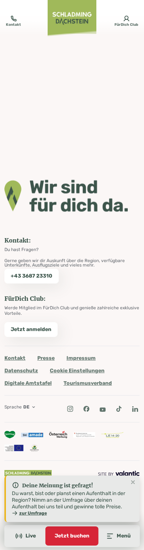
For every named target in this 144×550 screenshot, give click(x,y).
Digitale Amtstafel (28, 383)
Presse (46, 358)
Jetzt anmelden (31, 329)
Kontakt (14, 358)
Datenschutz (21, 371)
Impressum (81, 358)
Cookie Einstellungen (77, 371)
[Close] (133, 482)
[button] (70, 408)
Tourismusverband (88, 383)
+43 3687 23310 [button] (31, 276)
